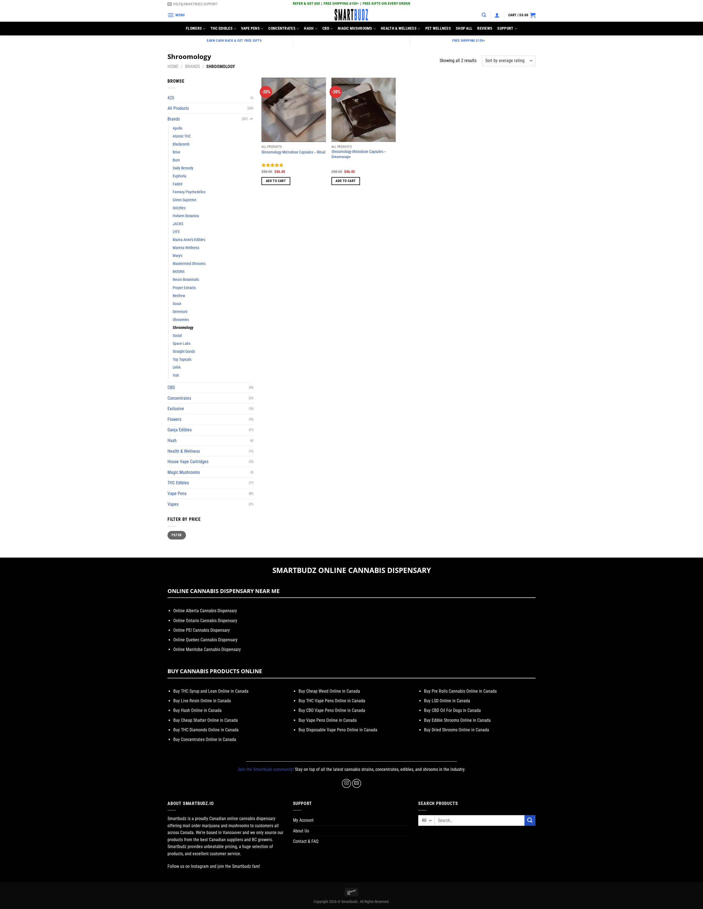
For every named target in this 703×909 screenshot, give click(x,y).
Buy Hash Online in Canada (197, 710)
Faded (177, 184)
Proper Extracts (184, 288)
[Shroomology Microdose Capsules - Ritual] (293, 110)
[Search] (484, 15)
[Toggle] (251, 119)
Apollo (177, 128)
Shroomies (181, 319)
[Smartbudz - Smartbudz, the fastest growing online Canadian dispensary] (351, 15)
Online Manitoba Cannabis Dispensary (207, 649)
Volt (176, 375)
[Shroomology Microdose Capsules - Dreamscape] (363, 110)
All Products (178, 108)
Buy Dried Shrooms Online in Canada (456, 729)
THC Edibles (222, 28)
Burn (176, 160)
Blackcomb (181, 144)
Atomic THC (182, 136)
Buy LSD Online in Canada (447, 700)
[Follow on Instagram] (346, 783)
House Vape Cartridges (188, 461)
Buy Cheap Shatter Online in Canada (205, 720)
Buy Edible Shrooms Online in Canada (457, 720)
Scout (177, 303)
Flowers (194, 28)
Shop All (464, 28)
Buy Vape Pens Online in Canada (328, 720)
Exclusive (176, 408)
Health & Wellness (399, 28)
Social (177, 335)
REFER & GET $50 (306, 3)
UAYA (177, 367)
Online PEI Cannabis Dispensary (201, 630)
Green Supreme (184, 200)
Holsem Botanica (186, 216)
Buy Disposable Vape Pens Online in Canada (338, 729)
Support (505, 28)
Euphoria (179, 176)
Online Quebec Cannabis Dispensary (205, 639)
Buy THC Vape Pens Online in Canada (332, 700)
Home (173, 66)
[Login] (497, 15)
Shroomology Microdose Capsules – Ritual (293, 152)
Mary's (177, 255)
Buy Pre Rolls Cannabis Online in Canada (460, 691)
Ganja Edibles (180, 429)
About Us (301, 831)
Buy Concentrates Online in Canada (204, 739)
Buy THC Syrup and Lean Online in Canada (211, 691)
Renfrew (179, 295)
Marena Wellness (186, 247)
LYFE (176, 232)
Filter (177, 535)
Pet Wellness (438, 28)
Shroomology (183, 327)
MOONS (179, 271)
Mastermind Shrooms (189, 263)
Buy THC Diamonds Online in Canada (206, 729)
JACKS (178, 224)
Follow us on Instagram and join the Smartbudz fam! (214, 866)
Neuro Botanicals (186, 279)
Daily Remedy (183, 168)
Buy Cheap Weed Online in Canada (329, 691)
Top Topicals (182, 359)
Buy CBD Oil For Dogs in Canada (452, 710)
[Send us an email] (356, 783)
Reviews (484, 28)
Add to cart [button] (276, 181)
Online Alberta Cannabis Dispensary (205, 610)
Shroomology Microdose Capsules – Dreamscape (358, 154)
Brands (192, 66)
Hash (309, 28)
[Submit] (530, 820)
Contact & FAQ (306, 841)
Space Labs (181, 343)
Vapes (173, 504)
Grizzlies (179, 208)
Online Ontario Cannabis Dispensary (205, 620)
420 (171, 97)
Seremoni (180, 311)
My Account (303, 820)
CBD (325, 28)
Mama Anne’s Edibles (189, 239)
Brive (176, 152)
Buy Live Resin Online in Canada (202, 700)
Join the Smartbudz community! (266, 769)
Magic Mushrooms (355, 28)
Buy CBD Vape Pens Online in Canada (332, 710)
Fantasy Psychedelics (189, 192)
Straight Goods (184, 351)
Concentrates (281, 28)
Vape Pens (250, 28)
